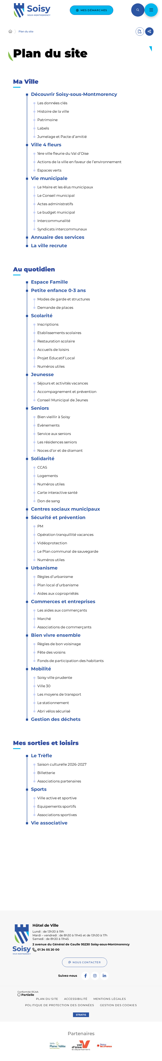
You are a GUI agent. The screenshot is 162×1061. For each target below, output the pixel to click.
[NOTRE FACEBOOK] (85, 976)
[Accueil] (10, 31)
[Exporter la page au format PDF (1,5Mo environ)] (140, 31)
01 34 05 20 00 (48, 949)
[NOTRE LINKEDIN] (104, 976)
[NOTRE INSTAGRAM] (95, 976)
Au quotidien (34, 269)
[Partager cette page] (149, 31)
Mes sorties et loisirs (46, 743)
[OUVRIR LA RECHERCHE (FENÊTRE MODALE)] (137, 10)
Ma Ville (25, 82)
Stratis (81, 1014)
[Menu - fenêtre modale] (151, 10)
